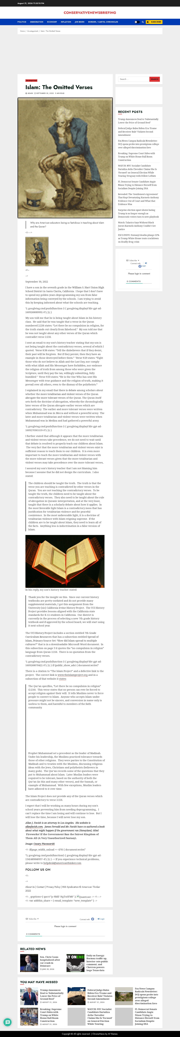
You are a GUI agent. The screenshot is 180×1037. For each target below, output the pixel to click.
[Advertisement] (90, 55)
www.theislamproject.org (73, 674)
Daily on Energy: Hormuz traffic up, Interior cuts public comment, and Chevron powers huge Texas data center (75, 963)
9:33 (48, 376)
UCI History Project (42, 633)
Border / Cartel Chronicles (103, 22)
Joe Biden (79, 22)
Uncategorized (31, 80)
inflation (66, 22)
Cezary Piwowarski (44, 843)
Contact (40, 887)
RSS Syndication (70, 887)
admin (30, 93)
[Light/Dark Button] (137, 22)
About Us (30, 887)
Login (102, 919)
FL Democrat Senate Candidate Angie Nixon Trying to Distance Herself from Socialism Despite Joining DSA (137, 185)
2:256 (41, 325)
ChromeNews (98, 1033)
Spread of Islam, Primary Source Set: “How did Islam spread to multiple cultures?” (61, 640)
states (62, 678)
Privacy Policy (53, 887)
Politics (22, 22)
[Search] (142, 22)
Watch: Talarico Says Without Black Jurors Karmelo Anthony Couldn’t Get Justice (137, 226)
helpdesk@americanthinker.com (62, 863)
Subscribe (156, 22)
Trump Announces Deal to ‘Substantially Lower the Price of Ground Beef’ (138, 121)
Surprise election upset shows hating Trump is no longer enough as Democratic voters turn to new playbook (138, 213)
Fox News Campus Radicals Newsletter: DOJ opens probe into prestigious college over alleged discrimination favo (138, 144)
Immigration (36, 22)
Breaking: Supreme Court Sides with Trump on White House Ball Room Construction (136, 156)
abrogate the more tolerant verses (45, 397)
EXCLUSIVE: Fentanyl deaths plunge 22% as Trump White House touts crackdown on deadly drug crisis (138, 238)
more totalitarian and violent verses (62, 394)
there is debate (67, 390)
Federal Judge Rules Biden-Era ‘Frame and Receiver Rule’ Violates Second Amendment (137, 131)
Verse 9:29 (81, 357)
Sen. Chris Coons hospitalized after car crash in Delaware (29, 963)
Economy (52, 22)
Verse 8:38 (41, 350)
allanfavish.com (34, 826)
